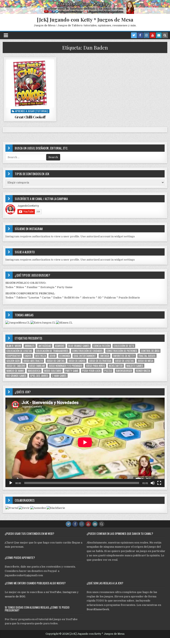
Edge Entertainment (85, 356)
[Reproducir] (11, 483)
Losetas (34, 297)
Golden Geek (13, 361)
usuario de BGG (15, 596)
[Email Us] (159, 35)
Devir (53, 356)
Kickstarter (116, 366)
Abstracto (88, 297)
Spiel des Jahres (39, 376)
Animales (30, 346)
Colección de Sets (124, 346)
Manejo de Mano (15, 371)
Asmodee (59, 346)
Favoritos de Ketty (124, 356)
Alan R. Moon (13, 346)
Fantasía (104, 356)
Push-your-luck (91, 371)
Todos (9, 287)
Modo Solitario (53, 371)
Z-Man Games (59, 376)
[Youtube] (152, 35)
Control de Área (150, 351)
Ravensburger (124, 371)
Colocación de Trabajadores (52, 351)
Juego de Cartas (56, 361)
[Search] (165, 35)
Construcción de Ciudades (87, 351)
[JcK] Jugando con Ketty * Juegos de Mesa (85, 19)
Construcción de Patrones (121, 351)
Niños (20, 287)
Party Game (65, 287)
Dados (57, 297)
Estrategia (47, 287)
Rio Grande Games (16, 376)
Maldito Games (134, 366)
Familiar (32, 287)
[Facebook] (140, 35)
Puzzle (108, 371)
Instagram (69, 592)
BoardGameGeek (98, 609)
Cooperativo (13, 356)
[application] (85, 442)
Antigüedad (44, 346)
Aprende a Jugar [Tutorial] (31, 111)
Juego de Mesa (145, 361)
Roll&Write (71, 297)
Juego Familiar (37, 366)
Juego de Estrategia (100, 361)
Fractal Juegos (146, 356)
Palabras (110, 297)
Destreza (40, 356)
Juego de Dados (76, 361)
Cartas (46, 297)
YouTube (55, 592)
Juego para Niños (95, 366)
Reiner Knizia (143, 371)
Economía (64, 356)
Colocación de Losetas (19, 351)
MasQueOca (34, 371)
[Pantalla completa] (159, 483)
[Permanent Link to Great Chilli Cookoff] (30, 83)
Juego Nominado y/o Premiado (65, 366)
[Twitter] (134, 35)
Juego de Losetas (124, 361)
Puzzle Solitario (129, 297)
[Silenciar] (153, 483)
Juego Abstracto (33, 361)
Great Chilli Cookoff (30, 117)
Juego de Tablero (15, 366)
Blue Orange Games (79, 346)
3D (100, 297)
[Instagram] (146, 35)
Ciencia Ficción (101, 346)
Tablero (21, 297)
